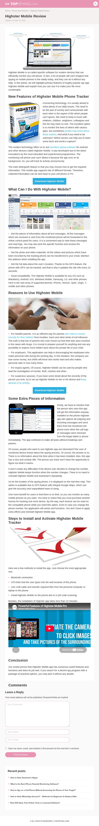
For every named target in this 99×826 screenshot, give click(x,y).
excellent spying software (63, 147)
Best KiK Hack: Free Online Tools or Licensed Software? (35, 803)
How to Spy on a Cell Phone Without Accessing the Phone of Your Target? (43, 790)
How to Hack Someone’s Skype (24, 778)
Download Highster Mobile (49, 181)
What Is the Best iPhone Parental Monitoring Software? (34, 784)
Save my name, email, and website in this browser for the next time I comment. (43, 748)
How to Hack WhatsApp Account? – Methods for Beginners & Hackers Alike (43, 796)
